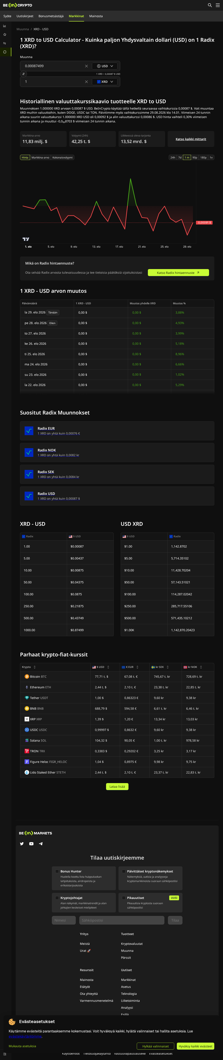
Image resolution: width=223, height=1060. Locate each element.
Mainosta (96, 16)
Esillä (125, 1014)
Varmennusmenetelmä (96, 1000)
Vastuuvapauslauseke (130, 1053)
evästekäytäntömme (25, 1036)
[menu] (5, 39)
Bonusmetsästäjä (51, 16)
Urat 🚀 (85, 951)
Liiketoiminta (130, 1000)
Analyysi (127, 1007)
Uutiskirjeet (25, 16)
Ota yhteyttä (89, 994)
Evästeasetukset (160, 1053)
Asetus (126, 987)
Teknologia (129, 994)
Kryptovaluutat (132, 944)
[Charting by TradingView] (26, 239)
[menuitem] (5, 26)
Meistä (85, 944)
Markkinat (76, 16)
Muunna (23, 29)
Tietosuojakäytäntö (97, 1053)
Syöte (7, 16)
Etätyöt (85, 987)
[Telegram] (41, 844)
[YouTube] (31, 844)
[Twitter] (21, 844)
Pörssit (126, 957)
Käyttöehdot (71, 1053)
